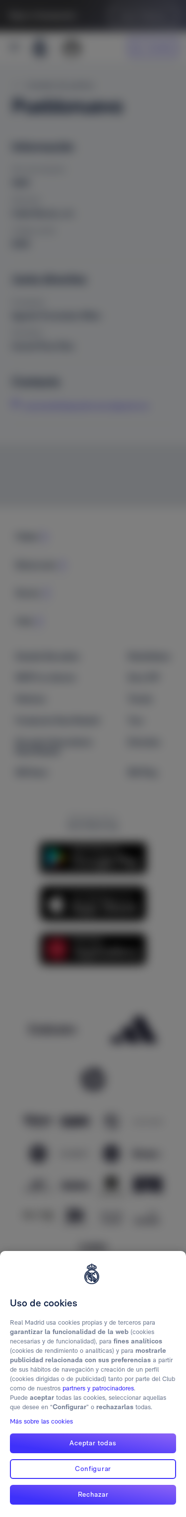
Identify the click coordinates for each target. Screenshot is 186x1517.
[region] (93, 1384)
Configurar (93, 1468)
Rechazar (93, 1494)
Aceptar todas (92, 1443)
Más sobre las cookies (41, 1421)
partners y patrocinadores (98, 1388)
